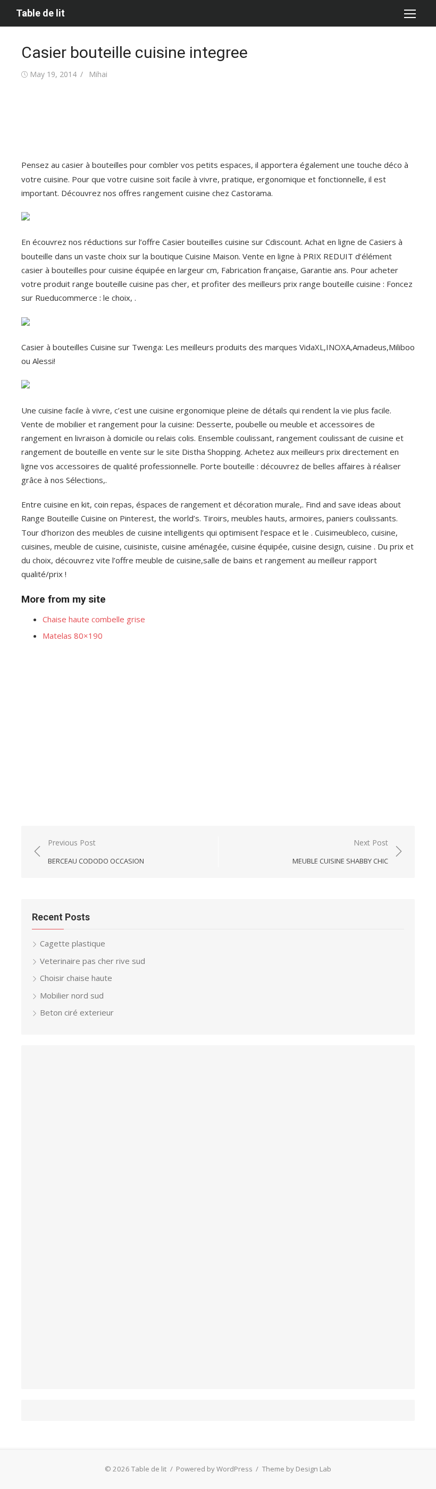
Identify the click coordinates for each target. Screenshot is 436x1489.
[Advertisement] (214, 119)
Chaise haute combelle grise (94, 619)
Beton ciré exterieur (77, 1012)
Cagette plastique (72, 943)
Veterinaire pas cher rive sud (92, 960)
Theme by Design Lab (296, 1469)
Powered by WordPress (214, 1469)
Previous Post (96, 851)
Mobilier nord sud (72, 995)
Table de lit (40, 13)
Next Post (340, 851)
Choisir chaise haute (76, 977)
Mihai (98, 74)
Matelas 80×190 (73, 635)
